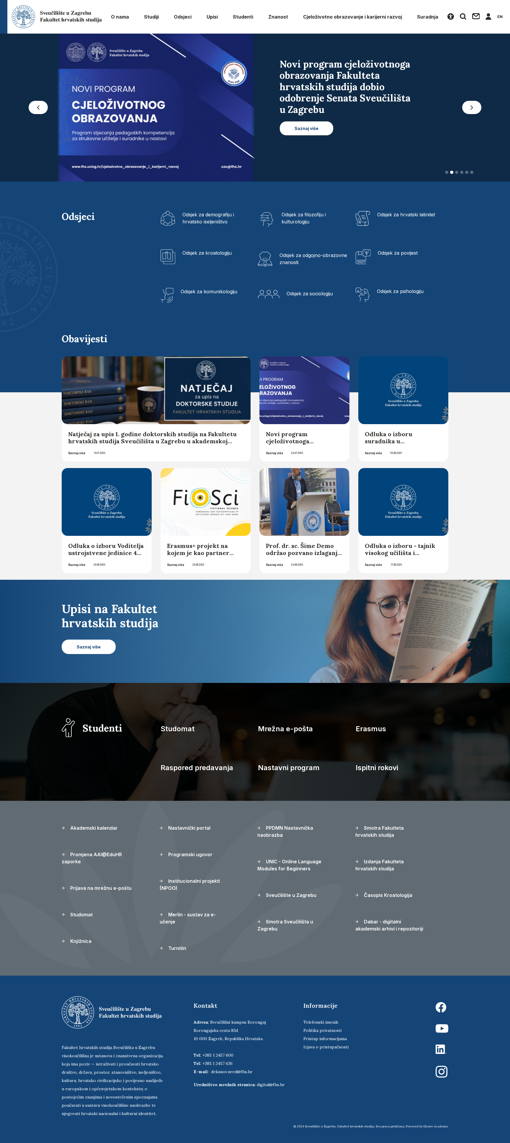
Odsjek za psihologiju (400, 291)
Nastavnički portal (188, 828)
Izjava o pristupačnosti (326, 1047)
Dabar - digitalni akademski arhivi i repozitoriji (389, 925)
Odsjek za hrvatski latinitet (406, 215)
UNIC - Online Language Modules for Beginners (289, 865)
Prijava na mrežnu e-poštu (100, 888)
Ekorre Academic (436, 1126)
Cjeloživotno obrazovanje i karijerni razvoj (352, 17)
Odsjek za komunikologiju (209, 291)
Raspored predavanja (197, 767)
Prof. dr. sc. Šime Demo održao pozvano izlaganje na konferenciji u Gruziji (303, 553)
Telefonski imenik (320, 1022)
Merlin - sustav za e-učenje (188, 918)
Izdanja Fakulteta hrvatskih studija (379, 865)
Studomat (177, 728)
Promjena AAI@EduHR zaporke (92, 858)
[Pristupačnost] (450, 17)
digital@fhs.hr (271, 1084)
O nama (120, 17)
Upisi (212, 17)
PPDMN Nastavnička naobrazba (285, 831)
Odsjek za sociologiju (310, 294)
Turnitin (176, 948)
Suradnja (427, 17)
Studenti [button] (243, 17)
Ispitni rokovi (377, 767)
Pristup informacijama (325, 1038)
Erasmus (371, 728)
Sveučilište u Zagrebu (290, 895)
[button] (38, 108)
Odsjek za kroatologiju (207, 253)
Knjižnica (80, 941)
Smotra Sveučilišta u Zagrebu (285, 925)
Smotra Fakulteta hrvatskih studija (379, 831)
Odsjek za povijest (398, 253)
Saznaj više (76, 453)
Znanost (278, 17)
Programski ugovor (189, 854)
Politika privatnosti (322, 1030)
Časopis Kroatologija (387, 895)
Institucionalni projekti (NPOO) (190, 884)
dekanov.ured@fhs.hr (232, 1071)
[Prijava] (488, 17)
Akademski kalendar (93, 828)
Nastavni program (289, 767)
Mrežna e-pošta (285, 728)
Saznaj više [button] (306, 117)
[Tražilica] (463, 17)
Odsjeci (183, 17)
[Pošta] (476, 17)
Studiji (151, 17)
